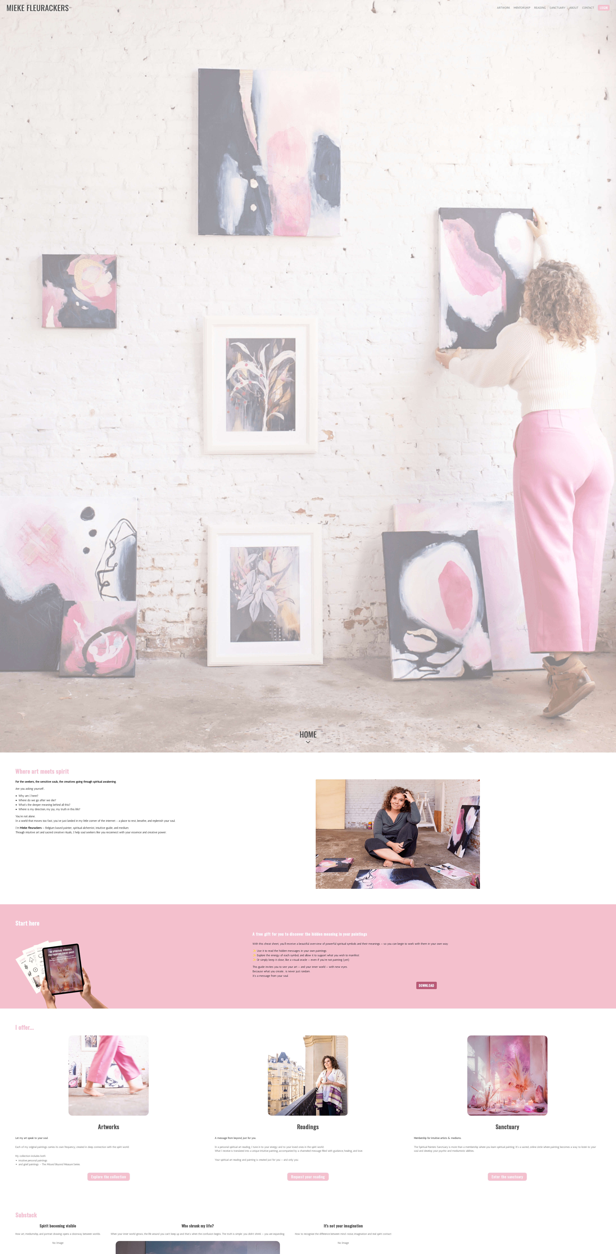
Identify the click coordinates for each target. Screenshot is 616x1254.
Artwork (503, 7)
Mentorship (522, 7)
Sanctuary (557, 7)
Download (426, 985)
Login (604, 7)
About (573, 7)
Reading (540, 7)
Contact (588, 7)
